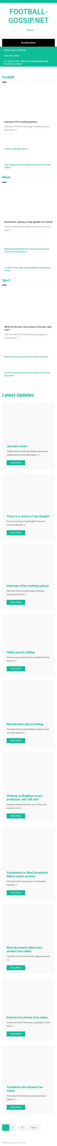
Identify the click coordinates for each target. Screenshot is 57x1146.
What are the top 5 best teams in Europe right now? (26, 357)
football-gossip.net (28, 16)
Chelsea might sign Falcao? (16, 149)
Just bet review (11, 55)
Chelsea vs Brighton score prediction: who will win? (24, 797)
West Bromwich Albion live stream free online (24, 949)
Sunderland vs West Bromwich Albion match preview (27, 874)
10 (22, 1127)
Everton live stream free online (27, 1017)
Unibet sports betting (14, 50)
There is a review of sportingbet (28, 516)
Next (33, 1127)
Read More (15, 462)
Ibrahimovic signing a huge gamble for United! (28, 222)
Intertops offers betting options (20, 122)
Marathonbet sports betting (25, 724)
